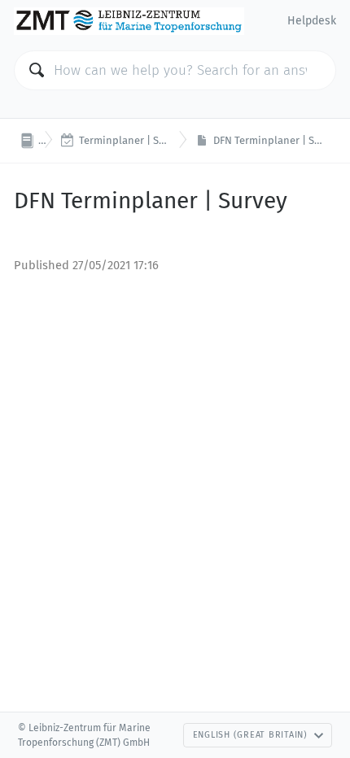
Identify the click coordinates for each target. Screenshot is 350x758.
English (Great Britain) (250, 735)
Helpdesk (311, 21)
